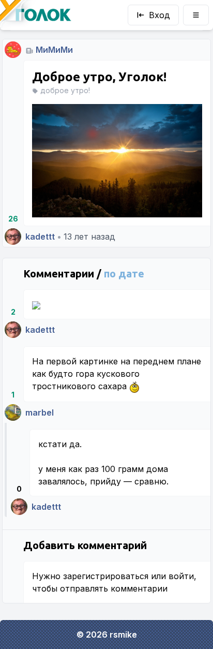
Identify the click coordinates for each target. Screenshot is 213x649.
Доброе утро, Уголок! (99, 77)
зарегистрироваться (105, 576)
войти (181, 576)
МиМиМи (54, 50)
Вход (159, 15)
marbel (39, 412)
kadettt (40, 236)
